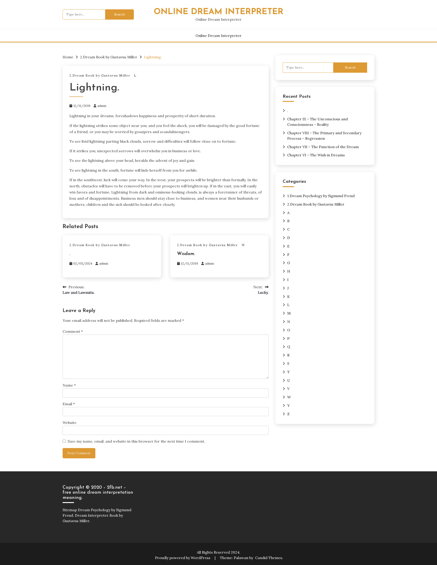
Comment (73, 331)
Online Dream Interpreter (218, 12)
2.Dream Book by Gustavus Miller (99, 75)
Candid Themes (268, 557)
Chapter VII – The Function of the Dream (323, 146)
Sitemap (70, 510)
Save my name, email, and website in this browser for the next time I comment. (136, 441)
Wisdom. (186, 254)
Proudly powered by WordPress (183, 557)
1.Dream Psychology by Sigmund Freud (321, 195)
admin (101, 106)
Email (69, 404)
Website (69, 422)
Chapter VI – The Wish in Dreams (316, 155)
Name (69, 385)
